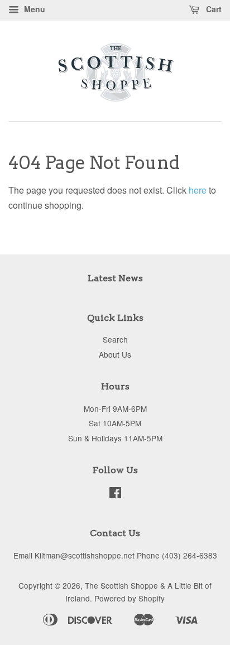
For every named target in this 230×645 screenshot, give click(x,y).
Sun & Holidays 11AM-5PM (115, 438)
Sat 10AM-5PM (115, 423)
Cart (213, 9)
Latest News (115, 278)
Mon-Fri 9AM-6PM (115, 408)
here (198, 190)
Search (115, 339)
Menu (33, 9)
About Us (115, 354)
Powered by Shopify (129, 598)
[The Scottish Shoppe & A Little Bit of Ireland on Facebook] (115, 494)
